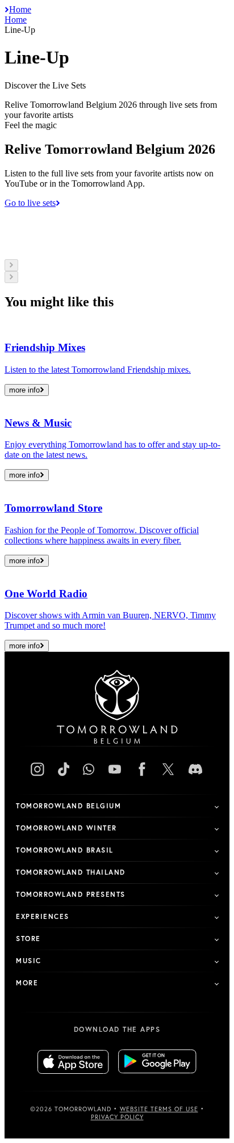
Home (20, 9)
